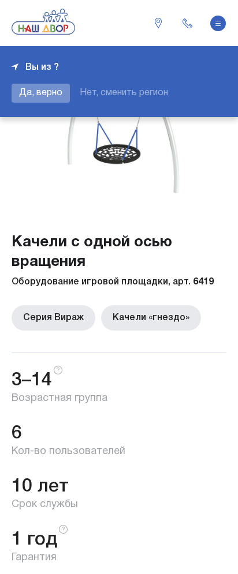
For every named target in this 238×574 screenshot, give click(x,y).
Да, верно (40, 93)
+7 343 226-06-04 (187, 23)
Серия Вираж (53, 318)
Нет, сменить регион (124, 93)
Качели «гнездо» (151, 318)
